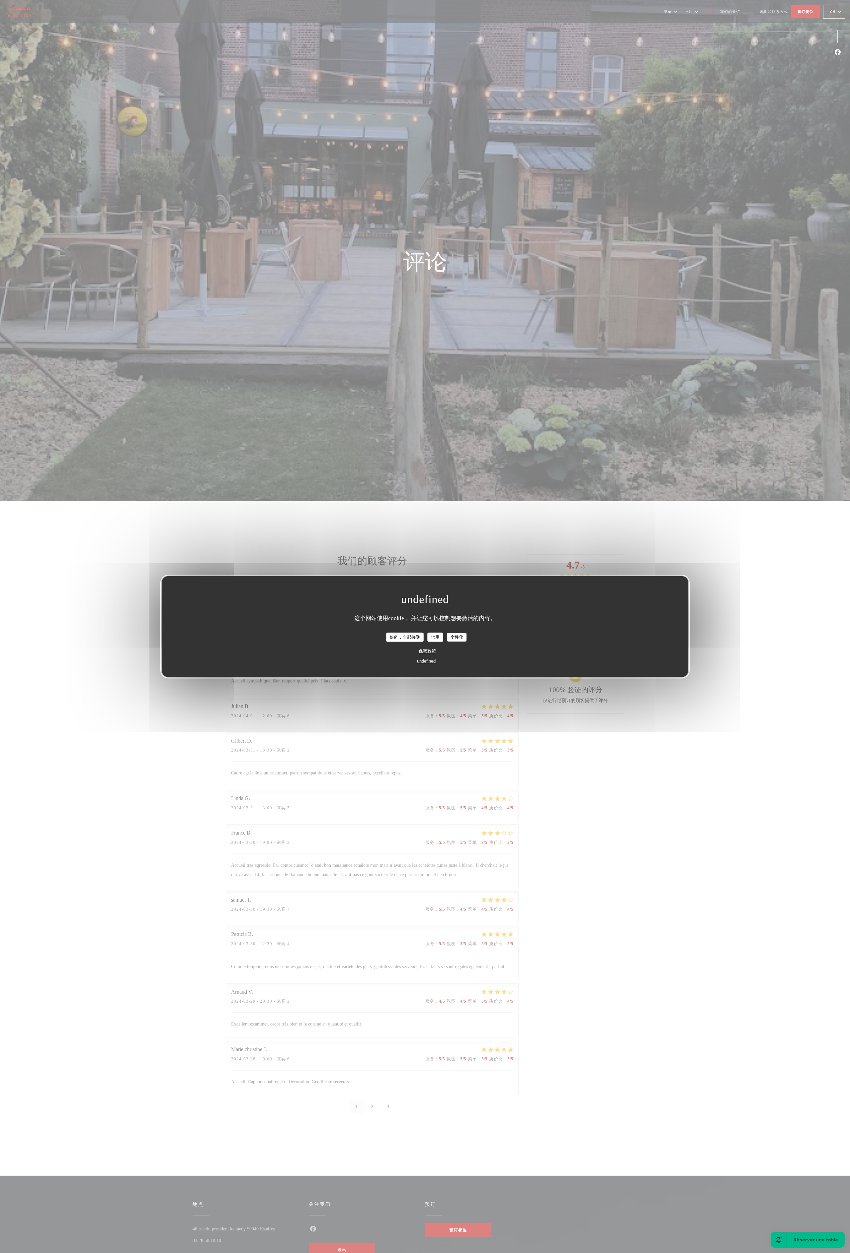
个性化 (456, 636)
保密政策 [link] (427, 650)
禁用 (435, 636)
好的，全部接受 (405, 636)
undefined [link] (426, 660)
